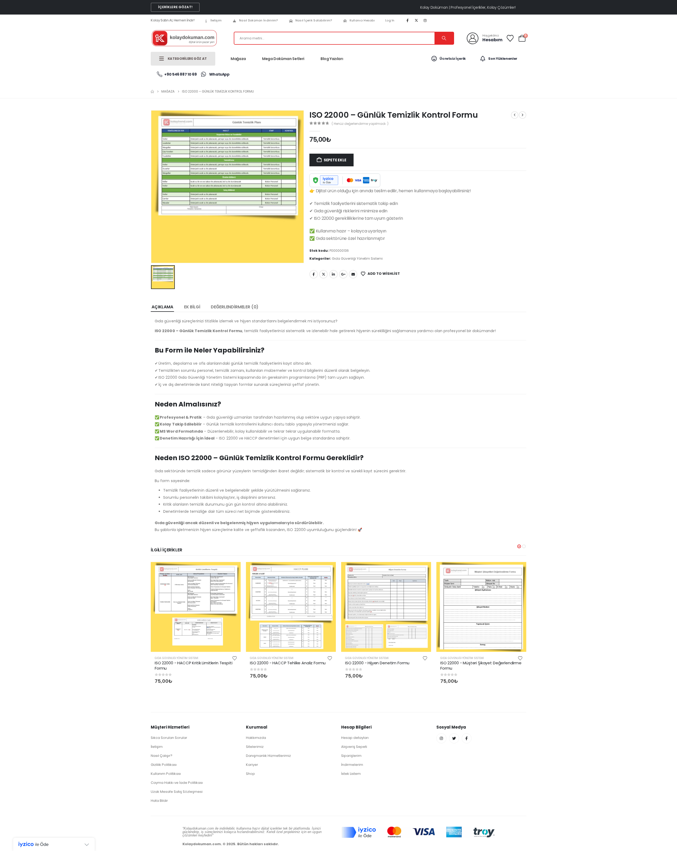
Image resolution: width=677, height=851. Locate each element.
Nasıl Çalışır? (161, 755)
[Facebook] (407, 20)
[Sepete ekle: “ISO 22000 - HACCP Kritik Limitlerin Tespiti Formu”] (232, 570)
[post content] (196, 607)
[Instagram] (425, 20)
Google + (343, 274)
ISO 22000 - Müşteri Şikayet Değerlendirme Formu (481, 665)
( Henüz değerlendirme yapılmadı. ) (360, 123)
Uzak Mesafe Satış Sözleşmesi (177, 791)
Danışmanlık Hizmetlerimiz (268, 755)
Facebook (313, 274)
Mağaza (238, 58)
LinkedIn (333, 274)
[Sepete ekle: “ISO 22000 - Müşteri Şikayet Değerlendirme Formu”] (517, 570)
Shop (250, 773)
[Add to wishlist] (234, 658)
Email (353, 274)
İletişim (216, 20)
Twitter (323, 274)
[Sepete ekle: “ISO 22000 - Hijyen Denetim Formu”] (422, 570)
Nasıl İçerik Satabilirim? (313, 20)
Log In (390, 20)
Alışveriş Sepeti (354, 746)
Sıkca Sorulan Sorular (169, 737)
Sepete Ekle (335, 160)
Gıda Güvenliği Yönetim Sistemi (357, 258)
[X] (416, 20)
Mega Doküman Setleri (283, 58)
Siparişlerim (351, 755)
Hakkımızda (256, 737)
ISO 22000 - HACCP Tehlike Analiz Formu (288, 663)
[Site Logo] (184, 38)
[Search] (444, 38)
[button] (519, 546)
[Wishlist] (510, 38)
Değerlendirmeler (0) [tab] (234, 307)
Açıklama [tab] (162, 307)
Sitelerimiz (255, 746)
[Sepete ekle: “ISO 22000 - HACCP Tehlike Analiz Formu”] (327, 570)
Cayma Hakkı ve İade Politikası (177, 782)
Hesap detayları (355, 737)
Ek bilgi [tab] (192, 307)
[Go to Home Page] (152, 91)
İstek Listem (351, 773)
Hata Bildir (159, 800)
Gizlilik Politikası (164, 764)
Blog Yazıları (332, 58)
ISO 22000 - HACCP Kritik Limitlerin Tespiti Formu (193, 665)
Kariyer (252, 764)
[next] (522, 115)
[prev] (514, 115)
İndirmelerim (352, 764)
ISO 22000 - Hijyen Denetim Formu (377, 663)
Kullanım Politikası (166, 773)
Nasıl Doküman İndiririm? (258, 20)
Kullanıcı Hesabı (362, 20)
